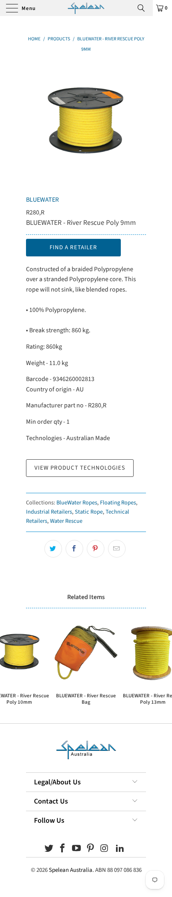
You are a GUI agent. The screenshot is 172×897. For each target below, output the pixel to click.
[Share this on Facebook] (74, 549)
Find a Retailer (73, 247)
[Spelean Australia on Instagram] (104, 849)
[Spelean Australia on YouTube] (77, 849)
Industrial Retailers (49, 512)
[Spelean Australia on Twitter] (49, 849)
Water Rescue (66, 521)
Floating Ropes (118, 502)
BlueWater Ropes (76, 502)
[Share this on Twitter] (53, 549)
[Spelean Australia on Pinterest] (91, 849)
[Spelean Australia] (86, 8)
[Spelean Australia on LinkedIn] (120, 849)
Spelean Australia (70, 870)
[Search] (144, 8)
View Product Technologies (79, 468)
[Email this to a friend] (117, 549)
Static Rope (89, 512)
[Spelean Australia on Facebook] (63, 849)
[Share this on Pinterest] (95, 549)
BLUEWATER (42, 199)
